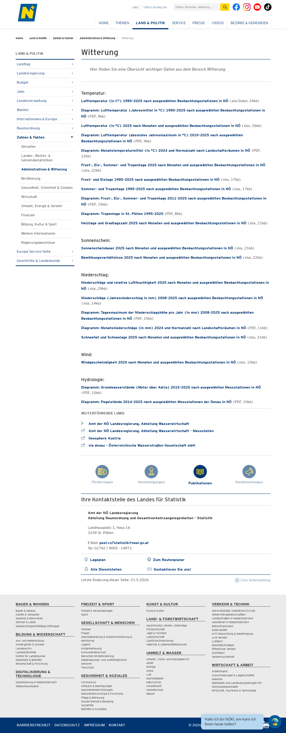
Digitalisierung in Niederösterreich (36, 682)
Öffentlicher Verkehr (224, 649)
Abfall (149, 663)
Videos (218, 23)
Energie (151, 666)
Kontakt (117, 725)
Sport (84, 614)
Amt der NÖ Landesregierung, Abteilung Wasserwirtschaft (138, 424)
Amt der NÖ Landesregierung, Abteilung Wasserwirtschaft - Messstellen (150, 431)
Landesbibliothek (26, 652)
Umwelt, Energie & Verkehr (42, 206)
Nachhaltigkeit (154, 678)
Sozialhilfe (87, 705)
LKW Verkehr (219, 637)
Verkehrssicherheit (223, 656)
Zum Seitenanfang (254, 580)
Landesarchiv (24, 648)
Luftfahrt (217, 641)
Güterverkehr (220, 630)
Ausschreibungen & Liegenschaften (233, 675)
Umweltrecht (154, 686)
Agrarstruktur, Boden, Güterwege (166, 625)
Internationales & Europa (37, 119)
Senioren (86, 663)
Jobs (135, 7)
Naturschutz (153, 682)
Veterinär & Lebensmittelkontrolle (166, 644)
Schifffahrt (218, 653)
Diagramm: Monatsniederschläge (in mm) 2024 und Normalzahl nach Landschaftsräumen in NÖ (163, 328)
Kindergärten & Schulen (30, 644)
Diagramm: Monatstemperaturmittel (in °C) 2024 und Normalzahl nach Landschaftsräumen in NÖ (165, 150)
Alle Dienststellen (106, 569)
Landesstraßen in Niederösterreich (232, 618)
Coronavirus (88, 682)
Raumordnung (28, 128)
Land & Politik (150, 23)
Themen (122, 23)
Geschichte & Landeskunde (38, 260)
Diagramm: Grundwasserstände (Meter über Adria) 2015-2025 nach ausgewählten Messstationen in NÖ (171, 387)
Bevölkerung (30, 178)
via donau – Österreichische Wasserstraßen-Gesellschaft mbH (141, 445)
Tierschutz (87, 667)
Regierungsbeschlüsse (38, 243)
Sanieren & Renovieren (29, 618)
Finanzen (28, 215)
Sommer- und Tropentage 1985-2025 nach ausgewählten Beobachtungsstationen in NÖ (156, 189)
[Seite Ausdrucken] (266, 727)
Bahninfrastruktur (222, 626)
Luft (148, 674)
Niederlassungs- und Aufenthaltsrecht (104, 660)
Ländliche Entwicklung (159, 640)
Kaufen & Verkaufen (27, 614)
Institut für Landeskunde (30, 656)
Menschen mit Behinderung (97, 656)
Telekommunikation (27, 686)
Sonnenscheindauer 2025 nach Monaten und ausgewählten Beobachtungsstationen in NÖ (157, 248)
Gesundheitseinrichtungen (97, 689)
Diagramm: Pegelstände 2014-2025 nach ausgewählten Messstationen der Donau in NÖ (156, 402)
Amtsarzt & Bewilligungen (96, 686)
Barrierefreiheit (33, 725)
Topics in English (155, 7)
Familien (86, 629)
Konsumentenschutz (93, 652)
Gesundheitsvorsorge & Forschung (102, 693)
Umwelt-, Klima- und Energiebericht (167, 659)
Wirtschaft (29, 197)
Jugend (85, 644)
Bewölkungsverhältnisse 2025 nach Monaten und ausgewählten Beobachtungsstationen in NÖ (161, 257)
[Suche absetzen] (224, 7)
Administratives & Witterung (97, 38)
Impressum (94, 725)
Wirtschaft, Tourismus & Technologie (234, 690)
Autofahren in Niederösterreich (230, 622)
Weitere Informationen (38, 233)
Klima (149, 670)
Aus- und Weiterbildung (30, 640)
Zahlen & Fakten (63, 38)
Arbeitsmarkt (219, 671)
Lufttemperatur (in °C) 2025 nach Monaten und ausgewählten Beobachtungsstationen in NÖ (161, 126)
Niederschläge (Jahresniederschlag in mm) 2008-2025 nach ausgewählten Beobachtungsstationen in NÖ (172, 298)
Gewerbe (217, 679)
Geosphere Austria (104, 438)
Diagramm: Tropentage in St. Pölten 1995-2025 (122, 214)
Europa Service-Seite (34, 251)
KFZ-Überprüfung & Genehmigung (232, 633)
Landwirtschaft (155, 636)
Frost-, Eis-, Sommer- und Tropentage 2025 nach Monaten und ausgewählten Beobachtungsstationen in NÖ (173, 165)
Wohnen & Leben (26, 622)
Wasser (150, 693)
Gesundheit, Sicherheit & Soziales (47, 188)
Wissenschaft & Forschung (32, 663)
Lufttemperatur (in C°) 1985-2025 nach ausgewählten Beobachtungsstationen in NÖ (154, 101)
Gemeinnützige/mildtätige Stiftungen (37, 626)
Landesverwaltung (31, 101)
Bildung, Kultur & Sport (39, 224)
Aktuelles (28, 147)
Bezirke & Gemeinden (249, 23)
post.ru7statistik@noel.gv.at (124, 543)
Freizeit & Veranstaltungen (97, 610)
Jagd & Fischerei (156, 633)
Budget (22, 82)
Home (104, 23)
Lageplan (97, 560)
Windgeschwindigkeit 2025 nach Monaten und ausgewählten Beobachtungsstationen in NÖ (158, 362)
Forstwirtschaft (155, 629)
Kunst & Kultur (155, 610)
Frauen (85, 633)
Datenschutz (67, 725)
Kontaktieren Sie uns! (172, 569)
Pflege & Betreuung (92, 697)
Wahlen (23, 110)
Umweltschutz (154, 689)
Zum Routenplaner (169, 560)
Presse (198, 23)
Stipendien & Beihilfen (29, 660)
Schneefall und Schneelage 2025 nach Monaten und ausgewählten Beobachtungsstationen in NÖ (163, 337)
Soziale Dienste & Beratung (97, 701)
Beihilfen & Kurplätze (93, 709)
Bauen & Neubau (26, 610)
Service (179, 23)
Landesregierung (30, 73)
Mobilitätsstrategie (223, 645)
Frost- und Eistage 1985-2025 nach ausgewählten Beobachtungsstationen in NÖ (150, 179)
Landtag (23, 64)
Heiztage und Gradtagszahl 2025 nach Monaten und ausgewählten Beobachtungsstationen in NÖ (163, 223)
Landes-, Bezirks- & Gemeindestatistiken (37, 158)
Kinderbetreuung (91, 648)
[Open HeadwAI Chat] (275, 722)
